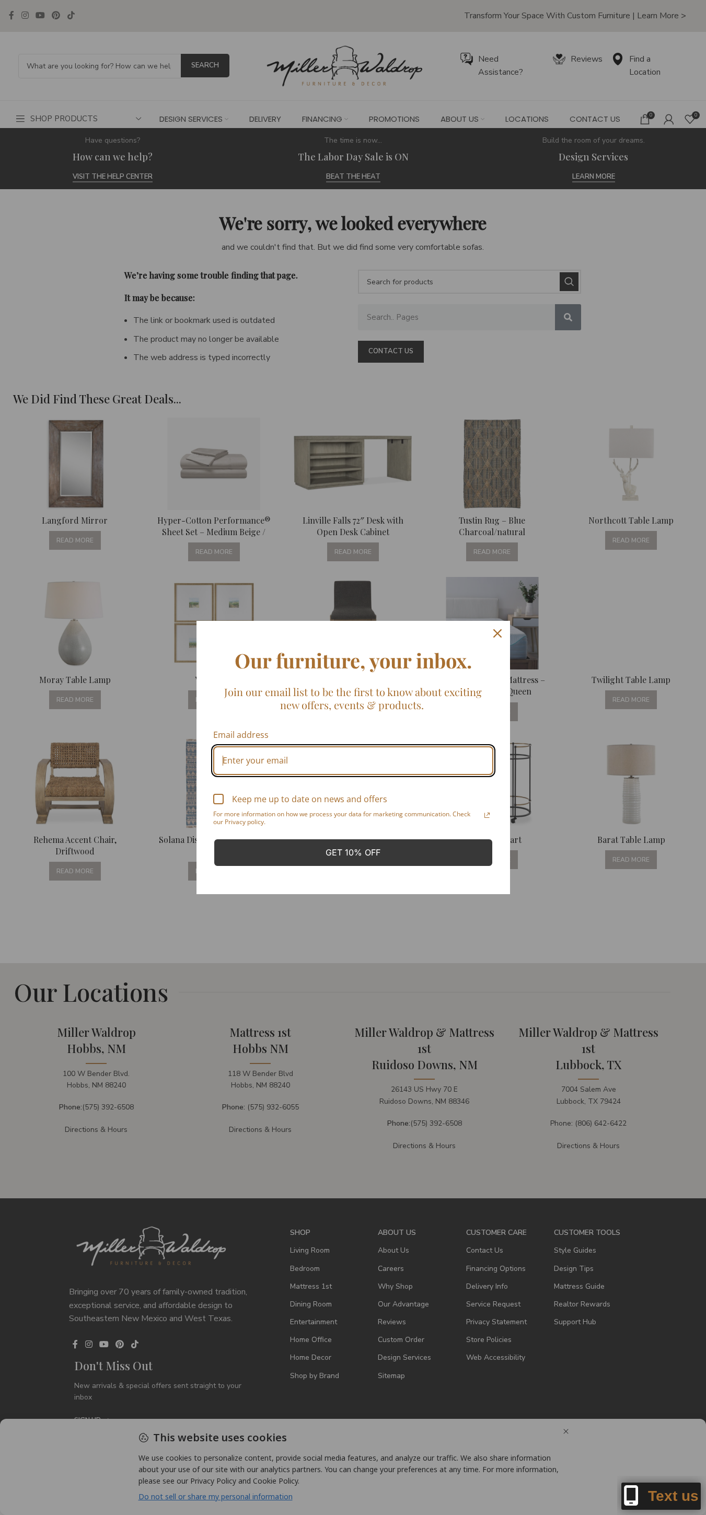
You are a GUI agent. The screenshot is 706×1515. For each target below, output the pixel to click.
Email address (241, 735)
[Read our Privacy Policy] (487, 815)
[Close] (497, 633)
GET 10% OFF (353, 852)
